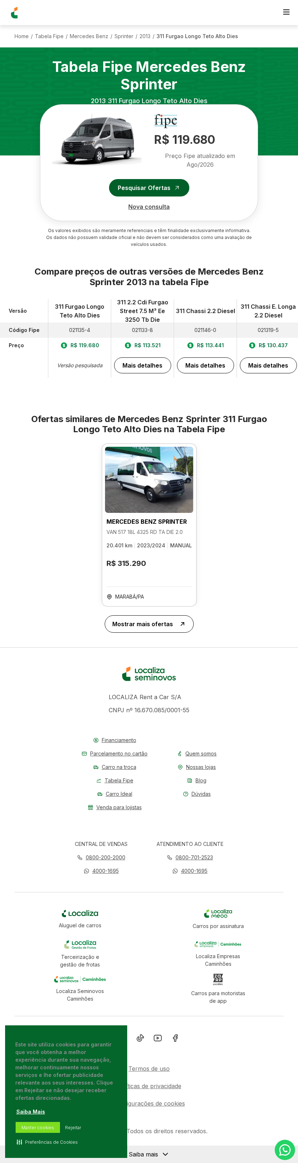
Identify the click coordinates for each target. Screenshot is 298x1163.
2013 (145, 36)
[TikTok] (140, 1039)
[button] (101, 871)
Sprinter (123, 36)
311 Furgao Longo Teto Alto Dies (197, 36)
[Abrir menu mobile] (286, 12)
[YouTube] (157, 1039)
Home (22, 36)
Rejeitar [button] (73, 1127)
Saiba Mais (30, 1112)
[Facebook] (175, 1039)
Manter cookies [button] (37, 1127)
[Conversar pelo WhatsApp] (285, 1150)
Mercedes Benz (89, 36)
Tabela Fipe (49, 36)
